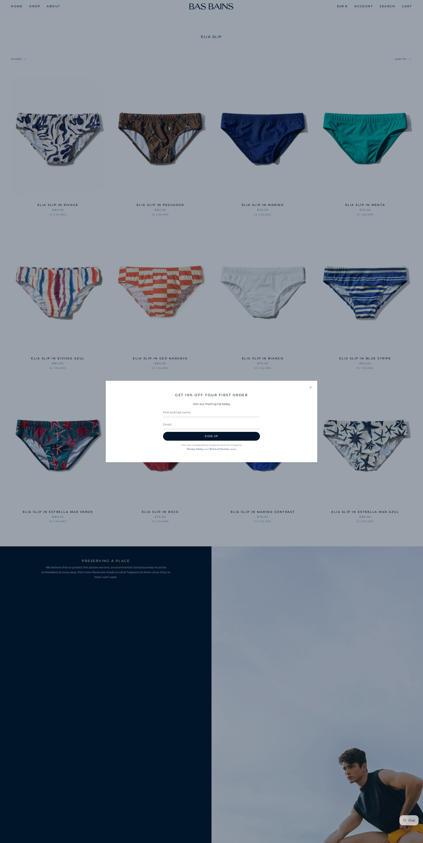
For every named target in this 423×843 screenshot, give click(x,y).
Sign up (211, 436)
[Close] (310, 387)
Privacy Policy (195, 449)
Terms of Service (219, 449)
